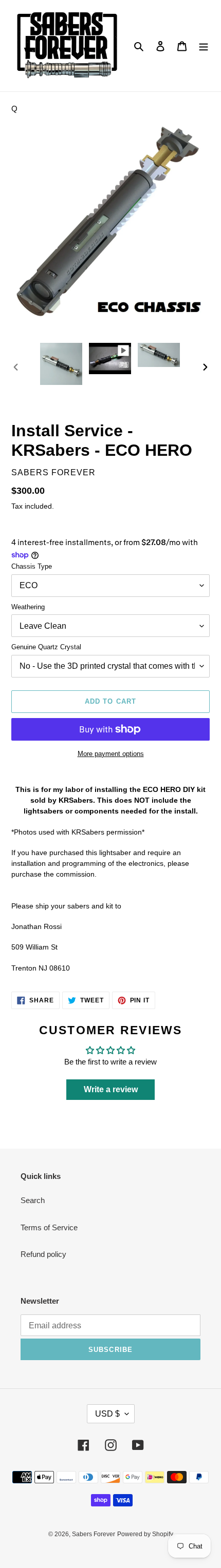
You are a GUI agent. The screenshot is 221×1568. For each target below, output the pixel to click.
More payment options (111, 754)
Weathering (28, 607)
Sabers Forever (93, 1534)
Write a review (111, 1089)
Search (33, 1200)
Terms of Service (49, 1227)
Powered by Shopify (145, 1534)
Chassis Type (31, 566)
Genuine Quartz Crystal (46, 647)
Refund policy (43, 1254)
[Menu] (203, 46)
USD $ (107, 1413)
